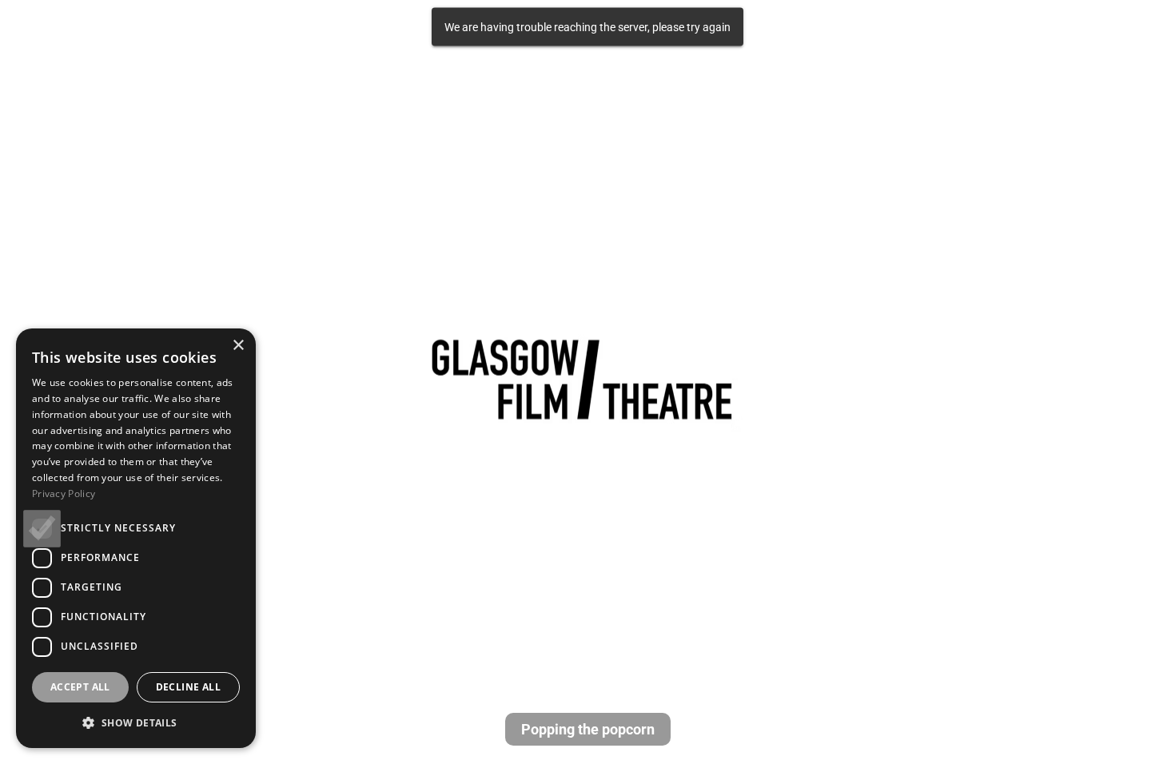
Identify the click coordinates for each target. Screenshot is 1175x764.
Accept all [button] (80, 687)
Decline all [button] (188, 687)
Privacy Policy (63, 493)
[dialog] (136, 538)
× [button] (238, 346)
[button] (136, 722)
